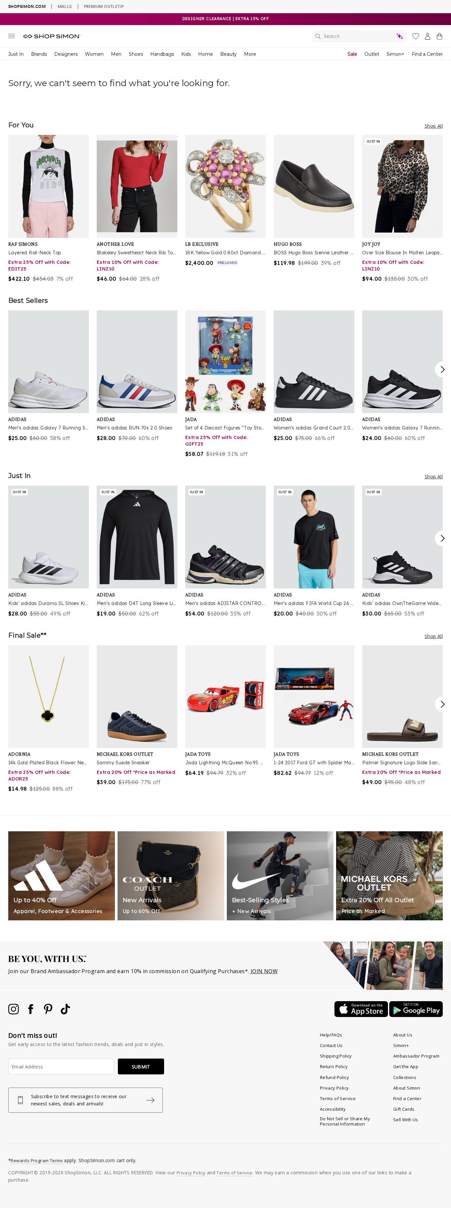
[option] (48, 209)
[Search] (359, 36)
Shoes (136, 54)
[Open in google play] (416, 1015)
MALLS (65, 6)
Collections (404, 1077)
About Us (402, 1035)
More (250, 54)
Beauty (228, 54)
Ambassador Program (416, 1056)
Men (116, 54)
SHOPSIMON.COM (27, 6)
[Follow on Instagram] (14, 1012)
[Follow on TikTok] (65, 1012)
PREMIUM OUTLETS (104, 6)
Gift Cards (404, 1109)
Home (205, 54)
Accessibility (333, 1109)
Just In (16, 54)
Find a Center (427, 54)
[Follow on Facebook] (31, 1012)
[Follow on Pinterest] (49, 1012)
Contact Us (331, 1045)
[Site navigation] (11, 37)
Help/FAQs (331, 1035)
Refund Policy (334, 1077)
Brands (39, 54)
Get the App (405, 1066)
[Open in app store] (361, 1015)
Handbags (162, 54)
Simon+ (395, 54)
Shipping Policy (336, 1056)
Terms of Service (338, 1098)
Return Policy (334, 1066)
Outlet (371, 54)
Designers (66, 54)
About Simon (406, 1088)
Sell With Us (405, 1120)
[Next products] (443, 369)
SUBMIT (141, 1067)
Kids (186, 54)
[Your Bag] (439, 37)
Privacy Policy (334, 1088)
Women (94, 54)
